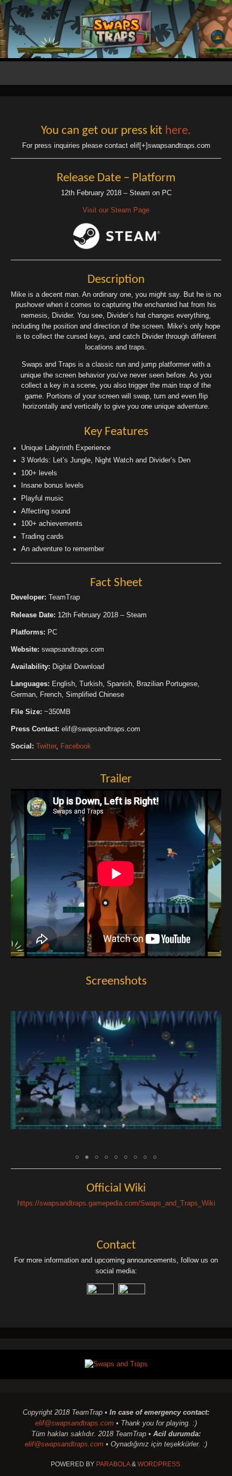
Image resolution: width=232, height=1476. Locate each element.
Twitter (46, 746)
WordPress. (160, 1464)
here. (178, 131)
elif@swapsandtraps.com (74, 1423)
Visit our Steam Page (116, 210)
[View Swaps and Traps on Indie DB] (116, 1364)
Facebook (75, 746)
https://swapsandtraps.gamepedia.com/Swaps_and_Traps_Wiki (116, 1203)
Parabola (113, 1464)
